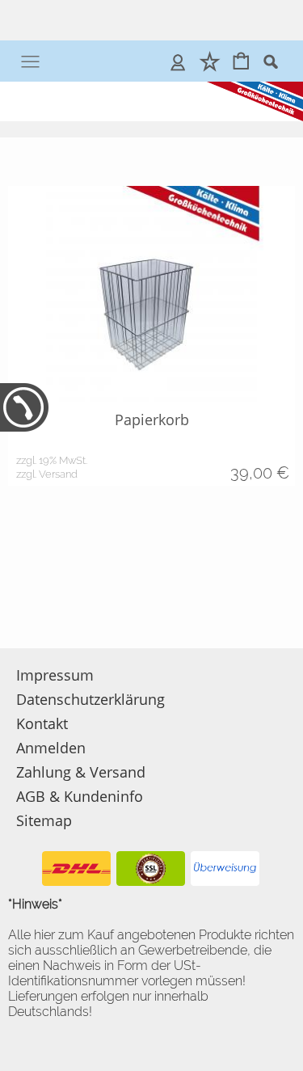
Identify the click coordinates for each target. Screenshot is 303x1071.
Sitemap (44, 820)
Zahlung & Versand (80, 772)
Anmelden (178, 61)
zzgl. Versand (47, 474)
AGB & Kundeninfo (79, 796)
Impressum (55, 675)
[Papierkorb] (151, 293)
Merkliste (209, 61)
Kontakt (42, 723)
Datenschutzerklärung (90, 699)
